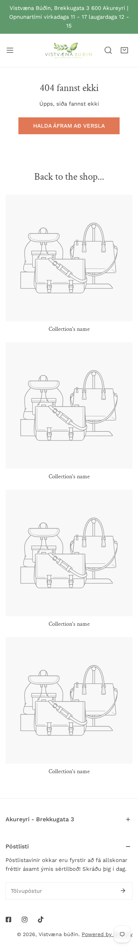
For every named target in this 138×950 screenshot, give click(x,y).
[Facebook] (8, 919)
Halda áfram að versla (69, 126)
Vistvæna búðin (58, 934)
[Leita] (108, 50)
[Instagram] (25, 919)
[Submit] (123, 890)
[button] (124, 50)
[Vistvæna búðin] (68, 50)
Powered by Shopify (107, 934)
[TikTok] (41, 919)
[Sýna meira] (10, 50)
